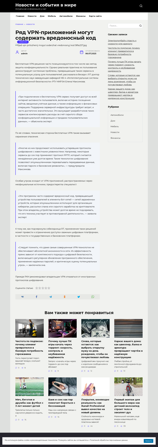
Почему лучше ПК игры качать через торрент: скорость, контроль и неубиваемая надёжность (60, 349)
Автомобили (66, 16)
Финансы (81, 16)
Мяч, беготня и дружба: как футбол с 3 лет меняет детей (29, 402)
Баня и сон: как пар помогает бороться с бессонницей (61, 402)
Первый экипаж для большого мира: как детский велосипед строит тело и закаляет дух (127, 406)
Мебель (52, 16)
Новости (32, 16)
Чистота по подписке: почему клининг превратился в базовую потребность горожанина (29, 347)
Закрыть (148, 441)
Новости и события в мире (45, 5)
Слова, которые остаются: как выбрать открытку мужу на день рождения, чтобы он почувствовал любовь (95, 349)
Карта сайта (95, 16)
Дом (42, 16)
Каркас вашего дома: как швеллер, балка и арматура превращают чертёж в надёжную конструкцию (128, 349)
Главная (20, 16)
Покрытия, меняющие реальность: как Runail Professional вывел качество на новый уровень (95, 406)
